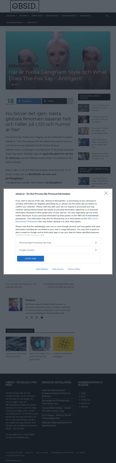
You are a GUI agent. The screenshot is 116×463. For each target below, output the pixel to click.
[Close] (107, 194)
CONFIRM (30, 258)
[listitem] (58, 242)
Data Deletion (42, 269)
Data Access (58, 269)
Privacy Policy (74, 269)
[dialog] (58, 231)
